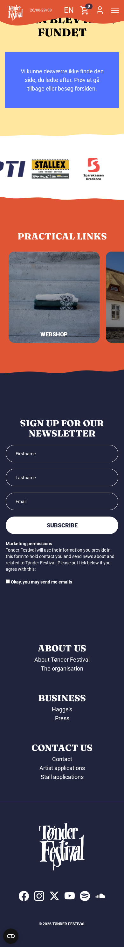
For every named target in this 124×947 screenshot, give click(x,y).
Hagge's (62, 709)
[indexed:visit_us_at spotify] (85, 896)
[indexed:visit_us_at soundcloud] (100, 896)
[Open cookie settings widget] (10, 936)
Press (62, 718)
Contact (62, 759)
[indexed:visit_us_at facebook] (24, 896)
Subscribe (62, 525)
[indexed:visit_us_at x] (54, 896)
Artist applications (62, 768)
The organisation (62, 668)
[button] (15, 13)
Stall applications (62, 777)
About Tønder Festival (62, 659)
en (69, 10)
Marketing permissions (29, 543)
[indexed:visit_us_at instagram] (39, 896)
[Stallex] (48, 169)
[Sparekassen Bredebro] (92, 169)
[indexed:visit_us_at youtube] (70, 896)
